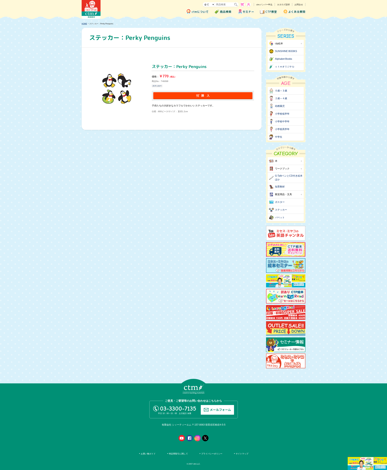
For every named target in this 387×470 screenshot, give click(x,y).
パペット (280, 217)
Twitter (205, 438)
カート (242, 4)
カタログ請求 (283, 4)
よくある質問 (296, 12)
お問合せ (298, 4)
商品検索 (225, 12)
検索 (236, 4)
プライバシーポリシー (211, 454)
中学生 (278, 137)
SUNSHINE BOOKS (286, 51)
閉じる (349, 455)
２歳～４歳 (281, 98)
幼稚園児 (280, 106)
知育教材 (280, 186)
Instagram (197, 438)
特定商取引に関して (178, 454)
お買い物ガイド (148, 454)
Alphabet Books (283, 59)
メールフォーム (220, 410)
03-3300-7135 (178, 408)
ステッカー (157, 86)
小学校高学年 (282, 129)
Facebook (189, 438)
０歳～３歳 (281, 90)
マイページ (248, 4)
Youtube (182, 438)
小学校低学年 (282, 113)
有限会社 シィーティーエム (91, 9)
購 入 (205, 95)
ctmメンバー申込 (264, 4)
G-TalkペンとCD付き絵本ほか (288, 177)
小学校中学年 (282, 121)
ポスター (280, 202)
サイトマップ (242, 454)
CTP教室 (271, 12)
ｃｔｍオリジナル (284, 66)
